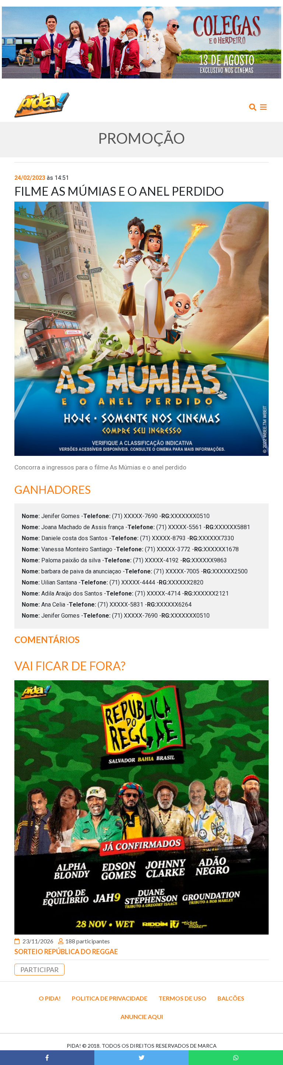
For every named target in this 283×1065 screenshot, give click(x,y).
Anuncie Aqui (141, 1016)
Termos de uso (182, 998)
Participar (39, 970)
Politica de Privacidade (109, 998)
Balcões (230, 998)
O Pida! (50, 998)
